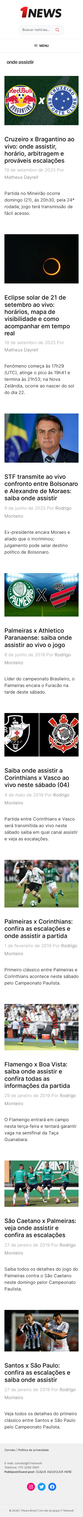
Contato (9, 1450)
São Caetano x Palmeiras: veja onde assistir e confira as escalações (40, 1228)
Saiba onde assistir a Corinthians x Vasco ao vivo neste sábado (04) (36, 778)
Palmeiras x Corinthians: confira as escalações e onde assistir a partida (38, 929)
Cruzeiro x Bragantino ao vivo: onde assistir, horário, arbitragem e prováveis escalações (39, 150)
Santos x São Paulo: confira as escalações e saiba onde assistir (37, 1372)
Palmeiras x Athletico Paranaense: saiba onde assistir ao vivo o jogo (38, 638)
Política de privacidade (33, 1450)
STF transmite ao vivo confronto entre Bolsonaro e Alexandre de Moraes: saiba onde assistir (41, 487)
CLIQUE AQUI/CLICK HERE (54, 1472)
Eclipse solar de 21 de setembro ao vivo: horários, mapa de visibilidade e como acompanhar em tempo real (37, 315)
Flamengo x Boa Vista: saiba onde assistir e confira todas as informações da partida (37, 1075)
